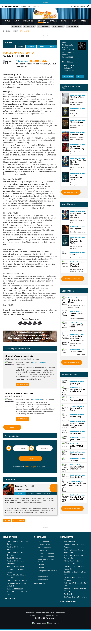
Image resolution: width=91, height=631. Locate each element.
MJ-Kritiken (16, 26)
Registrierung (33, 6)
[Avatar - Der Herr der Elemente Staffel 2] (65, 424)
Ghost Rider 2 (69, 65)
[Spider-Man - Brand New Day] (65, 147)
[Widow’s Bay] (65, 415)
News (7, 21)
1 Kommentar (22, 61)
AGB (37, 612)
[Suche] (88, 6)
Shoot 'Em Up (69, 70)
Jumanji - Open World (46, 553)
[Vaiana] (65, 252)
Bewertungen (58, 26)
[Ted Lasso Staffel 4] (65, 398)
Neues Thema (18, 520)
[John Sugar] (65, 381)
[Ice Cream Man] (65, 136)
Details (31, 47)
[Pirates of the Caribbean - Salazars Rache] (65, 339)
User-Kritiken (29, 26)
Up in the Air (68, 68)
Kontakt (20, 493)
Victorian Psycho (44, 544)
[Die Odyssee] (65, 229)
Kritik (20, 47)
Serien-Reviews (43, 26)
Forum (46, 22)
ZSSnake (19, 486)
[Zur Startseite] (45, 16)
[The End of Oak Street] (65, 98)
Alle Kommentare (68, 601)
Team (43, 615)
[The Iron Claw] (65, 350)
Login (23, 6)
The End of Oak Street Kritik (19, 356)
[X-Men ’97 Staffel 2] (65, 444)
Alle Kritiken (9, 599)
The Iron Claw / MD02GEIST (17, 580)
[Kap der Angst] (65, 452)
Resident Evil (42, 550)
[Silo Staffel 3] (65, 431)
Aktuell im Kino (70, 192)
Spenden (58, 615)
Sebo (64, 43)
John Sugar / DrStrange (15, 566)
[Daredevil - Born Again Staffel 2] (65, 497)
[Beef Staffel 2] (65, 475)
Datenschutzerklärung (48, 612)
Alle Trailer (39, 584)
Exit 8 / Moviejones (14, 558)
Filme (63, 21)
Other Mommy (43, 576)
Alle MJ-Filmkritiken (72, 279)
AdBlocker (50, 615)
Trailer (53, 21)
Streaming (28, 21)
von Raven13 (37, 399)
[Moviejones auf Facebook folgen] (39, 623)
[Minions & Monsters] (65, 263)
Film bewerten (72, 26)
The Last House (43, 541)
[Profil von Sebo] (82, 46)
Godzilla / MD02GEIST (15, 589)
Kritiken (41, 21)
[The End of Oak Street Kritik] (8, 362)
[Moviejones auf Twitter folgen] (53, 623)
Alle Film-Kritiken (71, 362)
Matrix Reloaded (70, 541)
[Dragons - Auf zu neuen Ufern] (65, 390)
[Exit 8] (65, 112)
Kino (16, 21)
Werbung (61, 612)
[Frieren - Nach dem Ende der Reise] (64, 486)
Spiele (83, 21)
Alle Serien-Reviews (72, 508)
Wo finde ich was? (78, 6)
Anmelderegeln (30, 467)
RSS (38, 615)
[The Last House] (65, 123)
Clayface (41, 565)
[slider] (9, 47)
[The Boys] (65, 458)
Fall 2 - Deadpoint (44, 547)
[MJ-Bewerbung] (30, 341)
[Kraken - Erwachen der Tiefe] (65, 177)
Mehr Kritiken (12, 427)
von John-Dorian (38, 362)
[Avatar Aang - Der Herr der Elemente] (65, 161)
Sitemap (32, 615)
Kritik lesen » (22, 384)
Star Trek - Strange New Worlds (75, 597)
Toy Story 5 (68, 594)
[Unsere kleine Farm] (65, 407)
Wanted (8, 42)
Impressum (30, 612)
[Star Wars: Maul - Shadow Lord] (64, 467)
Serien (73, 21)
